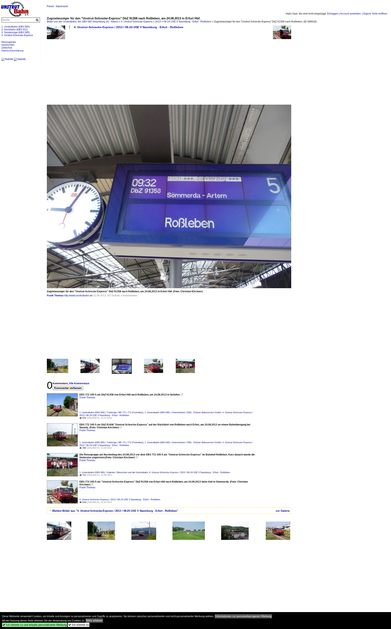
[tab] (169, 510)
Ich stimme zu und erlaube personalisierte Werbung (35, 624)
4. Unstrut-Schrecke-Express (137, 21)
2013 (158, 21)
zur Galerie (283, 510)
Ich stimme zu (78, 624)
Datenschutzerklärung (12, 50)
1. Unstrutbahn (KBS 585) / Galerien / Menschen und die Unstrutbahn (113, 472)
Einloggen (332, 13)
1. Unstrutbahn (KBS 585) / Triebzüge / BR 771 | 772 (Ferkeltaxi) (111, 412)
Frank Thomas (55, 295)
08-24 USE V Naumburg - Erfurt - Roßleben (187, 21)
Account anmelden (350, 13)
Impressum (62, 6)
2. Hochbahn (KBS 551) (14, 29)
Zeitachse (6, 47)
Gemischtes (7, 44)
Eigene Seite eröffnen (375, 13)
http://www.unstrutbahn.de (78, 295)
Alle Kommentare (79, 383)
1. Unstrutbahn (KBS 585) (15, 26)
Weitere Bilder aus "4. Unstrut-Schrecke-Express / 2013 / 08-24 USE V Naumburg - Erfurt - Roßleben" (115, 510)
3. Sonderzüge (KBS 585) (15, 32)
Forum (50, 6)
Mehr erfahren (94, 620)
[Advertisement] (169, 68)
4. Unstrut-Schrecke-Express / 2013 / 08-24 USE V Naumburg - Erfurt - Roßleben (128, 27)
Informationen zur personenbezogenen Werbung (243, 616)
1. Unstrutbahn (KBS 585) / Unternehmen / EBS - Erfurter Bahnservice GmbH (183, 412)
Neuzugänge (8, 42)
